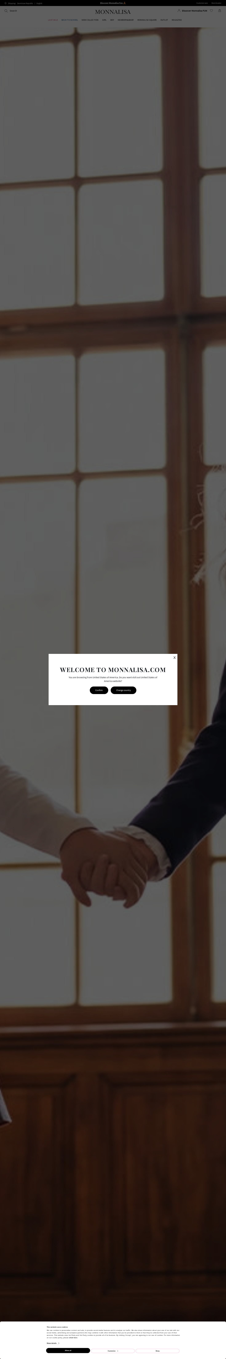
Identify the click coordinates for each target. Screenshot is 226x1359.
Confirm (99, 690)
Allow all (68, 1350)
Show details (52, 1343)
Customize (112, 1351)
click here (73, 1337)
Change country (123, 690)
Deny (158, 1351)
